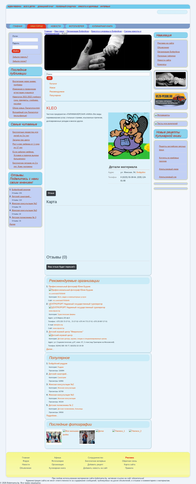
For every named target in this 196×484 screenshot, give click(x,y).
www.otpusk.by (54, 311)
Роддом (61, 367)
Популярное (55, 95)
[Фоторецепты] (162, 115)
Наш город (36, 26)
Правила (129, 468)
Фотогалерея (76, 26)
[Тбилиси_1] (118, 431)
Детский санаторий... (21, 196)
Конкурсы (161, 64)
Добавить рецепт (95, 464)
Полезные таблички (166, 56)
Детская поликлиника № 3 (24, 217)
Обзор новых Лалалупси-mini (26, 108)
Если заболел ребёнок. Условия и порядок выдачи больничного (26, 155)
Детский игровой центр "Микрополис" (66, 332)
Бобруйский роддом (21, 189)
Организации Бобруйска (78, 31)
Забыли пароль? (20, 57)
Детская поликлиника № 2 (61, 405)
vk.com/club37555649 (57, 293)
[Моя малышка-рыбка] (71, 434)
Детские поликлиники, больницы (70, 409)
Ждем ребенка (14, 6)
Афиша (57, 457)
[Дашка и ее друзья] (54, 444)
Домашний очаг (46, 6)
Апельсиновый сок (167, 177)
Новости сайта (164, 60)
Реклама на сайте (165, 43)
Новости (56, 26)
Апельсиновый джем (168, 169)
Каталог (53, 84)
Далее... (50, 349)
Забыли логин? (19, 61)
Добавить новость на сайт (95, 468)
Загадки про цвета (21, 140)
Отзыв (51, 193)
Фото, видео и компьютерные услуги (72, 297)
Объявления (163, 47)
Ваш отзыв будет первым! (61, 267)
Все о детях (29, 6)
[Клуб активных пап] (171, 86)
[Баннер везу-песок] (171, 107)
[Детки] (87, 444)
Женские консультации (66, 388)
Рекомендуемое (57, 91)
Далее (12, 224)
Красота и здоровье (88, 6)
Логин (15, 36)
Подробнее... (52, 415)
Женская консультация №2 (24, 203)
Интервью (105, 6)
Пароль (15, 43)
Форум (26, 461)
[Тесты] (166, 123)
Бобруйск (141, 172)
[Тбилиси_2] (135, 431)
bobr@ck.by (58, 325)
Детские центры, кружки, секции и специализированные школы (82, 339)
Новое (52, 87)
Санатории (62, 377)
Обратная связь (129, 461)
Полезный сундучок (66, 6)
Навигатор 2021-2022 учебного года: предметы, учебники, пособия (27, 100)
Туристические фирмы (66, 314)
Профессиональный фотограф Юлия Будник (69, 286)
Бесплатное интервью (95, 461)
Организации (58, 464)
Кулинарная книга (102, 26)
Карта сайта (129, 464)
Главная (17, 26)
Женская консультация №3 (24, 210)
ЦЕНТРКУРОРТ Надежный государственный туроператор (75, 304)
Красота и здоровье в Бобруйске (106, 31)
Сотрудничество (95, 457)
